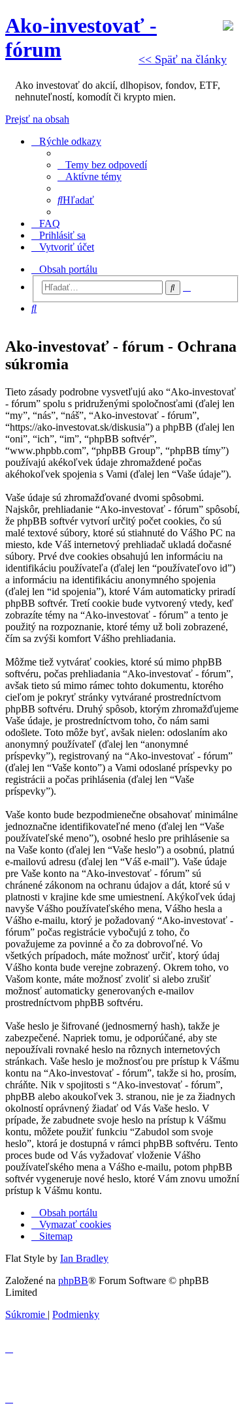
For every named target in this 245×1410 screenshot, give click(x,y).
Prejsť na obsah (37, 119)
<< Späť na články (183, 59)
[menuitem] (102, 164)
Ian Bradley (84, 1258)
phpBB (73, 1280)
